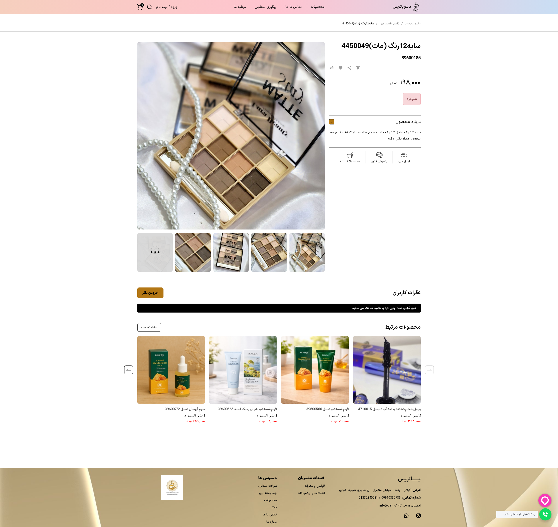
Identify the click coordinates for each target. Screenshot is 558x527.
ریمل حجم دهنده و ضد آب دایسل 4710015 (389, 409)
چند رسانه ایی (268, 493)
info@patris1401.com (394, 505)
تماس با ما (293, 7)
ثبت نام (162, 7)
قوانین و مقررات (315, 486)
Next (128, 370)
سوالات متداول (267, 486)
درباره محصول (408, 122)
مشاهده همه (149, 327)
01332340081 (368, 498)
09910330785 (390, 498)
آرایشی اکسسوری (410, 415)
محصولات (317, 7)
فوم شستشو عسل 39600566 (327, 409)
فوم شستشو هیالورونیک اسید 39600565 (247, 409)
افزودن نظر (150, 293)
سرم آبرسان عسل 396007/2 (185, 409)
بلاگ (274, 507)
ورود (174, 7)
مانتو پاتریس (413, 24)
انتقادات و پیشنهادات (311, 493)
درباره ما (240, 7)
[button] (140, 7)
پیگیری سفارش (266, 7)
